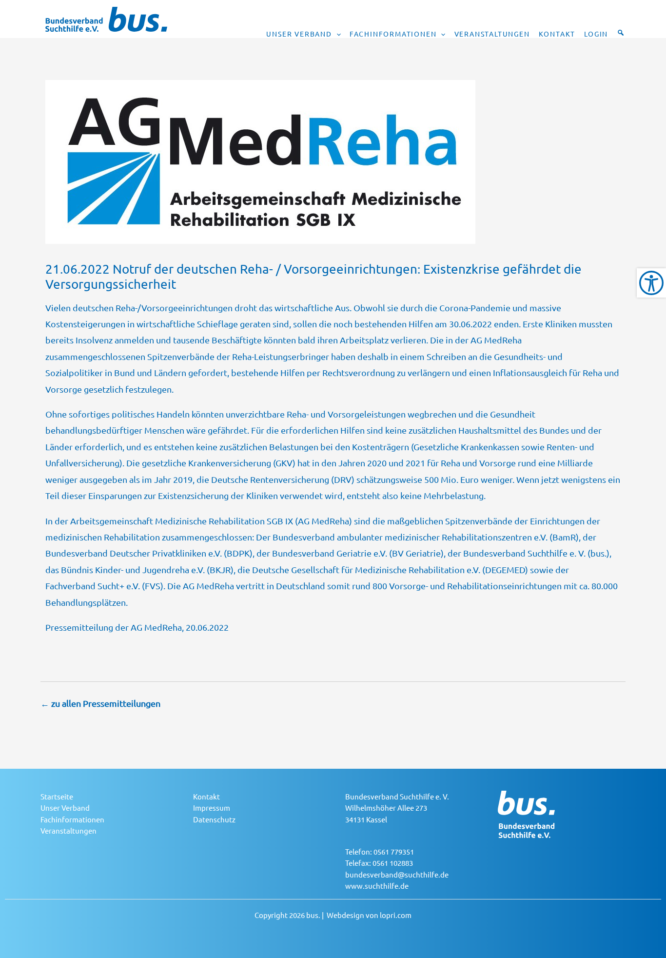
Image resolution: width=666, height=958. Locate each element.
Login (596, 33)
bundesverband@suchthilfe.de (397, 874)
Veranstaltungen (492, 33)
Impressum (211, 807)
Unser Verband (299, 33)
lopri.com (395, 914)
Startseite (56, 796)
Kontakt (557, 33)
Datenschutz (214, 819)
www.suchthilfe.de (377, 885)
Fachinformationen (393, 33)
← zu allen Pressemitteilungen (100, 703)
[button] (336, 33)
